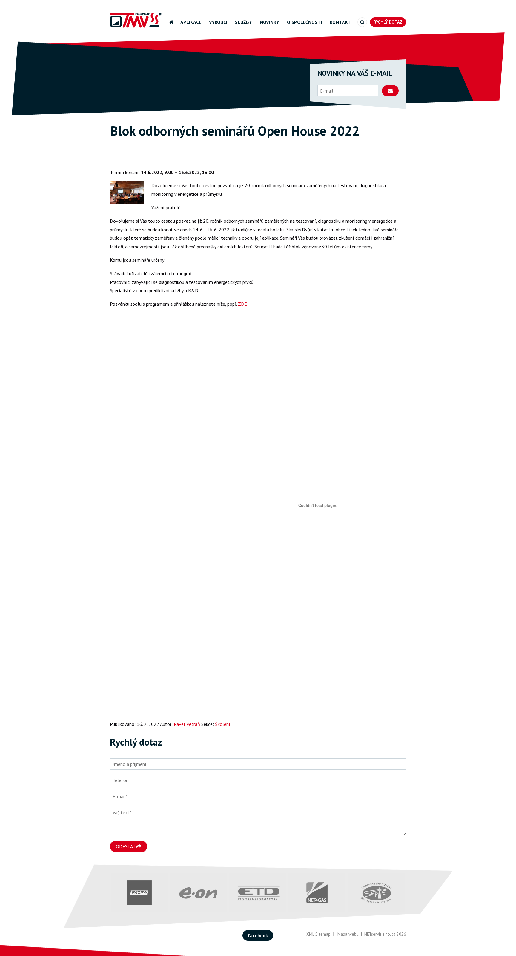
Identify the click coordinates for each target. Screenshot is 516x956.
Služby (243, 22)
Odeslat (126, 846)
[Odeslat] (390, 90)
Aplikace (190, 22)
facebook (258, 935)
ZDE (242, 304)
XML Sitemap (318, 934)
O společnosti (304, 22)
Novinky (269, 22)
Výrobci (218, 22)
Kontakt (340, 22)
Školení (200, 158)
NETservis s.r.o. (377, 934)
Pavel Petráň (187, 724)
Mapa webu (348, 934)
